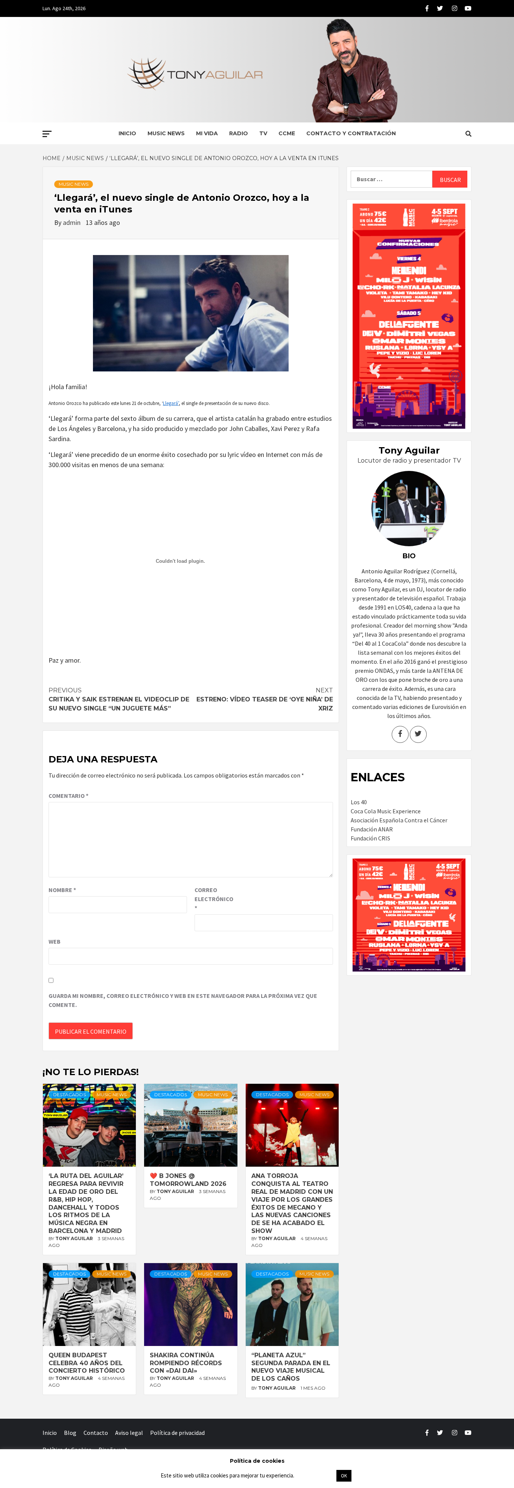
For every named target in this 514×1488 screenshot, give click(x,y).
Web (55, 941)
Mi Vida (207, 133)
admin (72, 222)
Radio (238, 133)
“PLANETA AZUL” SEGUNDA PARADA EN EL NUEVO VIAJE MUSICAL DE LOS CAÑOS (290, 1367)
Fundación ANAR (372, 829)
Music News (166, 133)
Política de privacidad (177, 1432)
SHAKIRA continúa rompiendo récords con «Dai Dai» (186, 1363)
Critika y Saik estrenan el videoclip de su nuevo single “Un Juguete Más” (119, 699)
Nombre (62, 890)
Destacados (69, 1094)
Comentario (68, 795)
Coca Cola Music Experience (386, 811)
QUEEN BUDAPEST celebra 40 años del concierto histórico (87, 1363)
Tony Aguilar (74, 1238)
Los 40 (359, 802)
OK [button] (344, 1476)
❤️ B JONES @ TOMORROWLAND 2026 (188, 1179)
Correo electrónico (213, 899)
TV (263, 133)
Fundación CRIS (370, 838)
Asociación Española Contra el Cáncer (399, 820)
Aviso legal (129, 1432)
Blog (70, 1432)
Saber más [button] (315, 1475)
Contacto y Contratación (351, 133)
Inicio (127, 133)
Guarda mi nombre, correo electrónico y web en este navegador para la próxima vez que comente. (183, 1000)
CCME (286, 133)
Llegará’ (171, 403)
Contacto (96, 1432)
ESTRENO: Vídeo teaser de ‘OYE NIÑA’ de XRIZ (264, 699)
